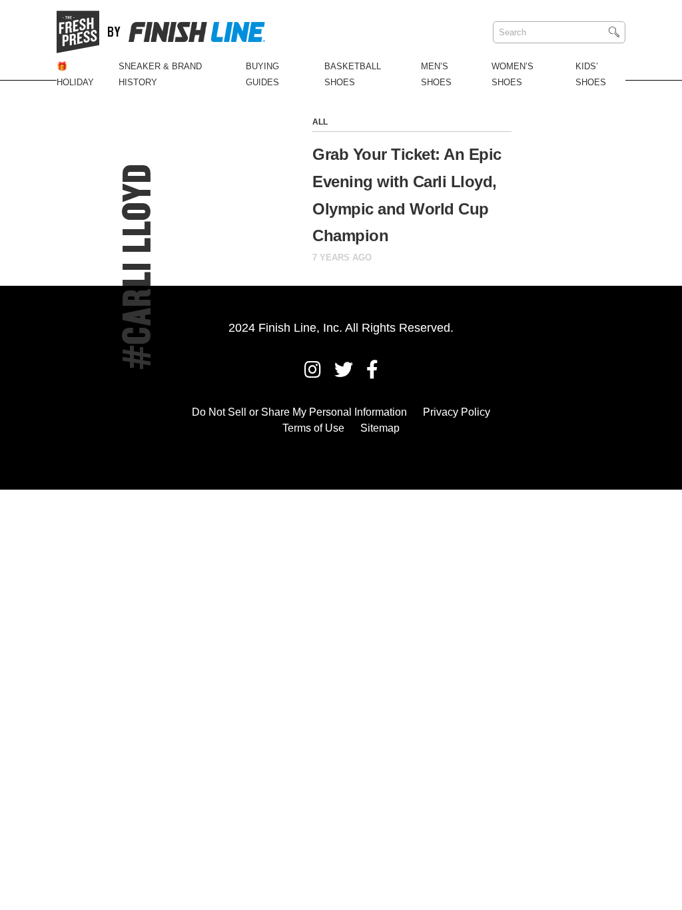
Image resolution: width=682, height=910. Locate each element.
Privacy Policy (456, 412)
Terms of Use (313, 428)
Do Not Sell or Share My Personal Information (299, 412)
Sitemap (380, 428)
